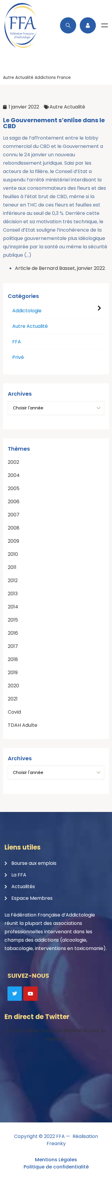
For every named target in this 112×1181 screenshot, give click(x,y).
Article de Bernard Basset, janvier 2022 (60, 268)
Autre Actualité (18, 77)
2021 (13, 698)
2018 (13, 659)
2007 (13, 514)
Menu (104, 25)
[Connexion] (88, 25)
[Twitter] (14, 993)
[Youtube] (30, 993)
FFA (16, 341)
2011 (12, 567)
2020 (13, 685)
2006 (13, 501)
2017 (13, 646)
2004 (14, 475)
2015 (13, 619)
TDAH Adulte (22, 725)
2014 (13, 606)
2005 (13, 488)
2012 (13, 580)
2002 (13, 462)
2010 (13, 554)
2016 (13, 633)
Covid (14, 712)
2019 (13, 672)
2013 (13, 593)
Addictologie (27, 310)
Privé (18, 357)
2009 (13, 541)
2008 (13, 527)
